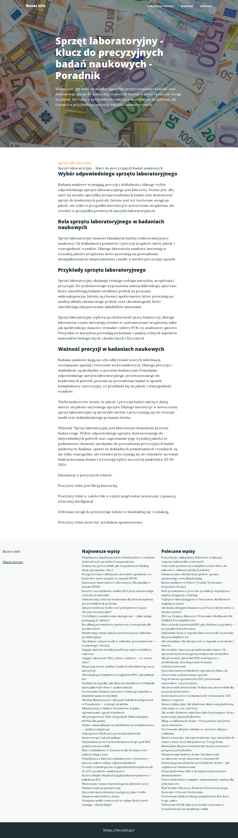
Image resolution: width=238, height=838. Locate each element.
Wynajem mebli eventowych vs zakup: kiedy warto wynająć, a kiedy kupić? (115, 802)
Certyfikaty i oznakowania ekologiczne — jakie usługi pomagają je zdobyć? (116, 618)
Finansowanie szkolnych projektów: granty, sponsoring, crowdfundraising (190, 576)
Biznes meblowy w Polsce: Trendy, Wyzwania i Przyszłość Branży (191, 584)
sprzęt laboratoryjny (75, 163)
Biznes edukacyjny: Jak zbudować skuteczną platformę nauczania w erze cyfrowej (197, 706)
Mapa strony (13, 562)
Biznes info (35, 5)
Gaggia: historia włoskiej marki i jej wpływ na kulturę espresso (117, 652)
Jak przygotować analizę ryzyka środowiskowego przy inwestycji (118, 668)
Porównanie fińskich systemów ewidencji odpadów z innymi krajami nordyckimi (117, 693)
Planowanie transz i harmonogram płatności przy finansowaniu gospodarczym (115, 786)
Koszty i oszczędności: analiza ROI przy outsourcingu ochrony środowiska (117, 593)
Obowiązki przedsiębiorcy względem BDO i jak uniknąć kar (118, 677)
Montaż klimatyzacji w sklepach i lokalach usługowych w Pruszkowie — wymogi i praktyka (117, 702)
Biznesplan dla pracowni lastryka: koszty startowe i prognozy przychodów (195, 748)
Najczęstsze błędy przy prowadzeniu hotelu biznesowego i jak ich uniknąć (111, 735)
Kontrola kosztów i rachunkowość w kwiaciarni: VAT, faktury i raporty (196, 698)
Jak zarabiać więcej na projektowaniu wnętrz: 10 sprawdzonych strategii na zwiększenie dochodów (195, 652)
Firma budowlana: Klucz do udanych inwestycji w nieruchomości (193, 773)
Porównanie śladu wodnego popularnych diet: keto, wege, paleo (195, 798)
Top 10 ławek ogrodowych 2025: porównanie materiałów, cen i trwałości (191, 681)
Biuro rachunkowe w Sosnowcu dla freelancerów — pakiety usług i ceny (116, 752)
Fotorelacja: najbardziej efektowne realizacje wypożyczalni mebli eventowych (191, 559)
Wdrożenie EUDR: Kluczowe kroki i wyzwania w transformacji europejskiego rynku (192, 807)
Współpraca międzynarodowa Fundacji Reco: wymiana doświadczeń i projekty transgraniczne (118, 559)
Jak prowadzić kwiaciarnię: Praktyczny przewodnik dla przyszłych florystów (197, 689)
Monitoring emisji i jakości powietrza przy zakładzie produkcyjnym (116, 635)
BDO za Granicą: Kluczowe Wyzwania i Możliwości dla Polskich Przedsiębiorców (196, 618)
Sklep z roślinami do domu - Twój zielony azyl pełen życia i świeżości (195, 723)
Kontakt (206, 6)
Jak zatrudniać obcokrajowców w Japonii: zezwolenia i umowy (197, 643)
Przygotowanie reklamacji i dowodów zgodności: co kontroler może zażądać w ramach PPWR (116, 576)
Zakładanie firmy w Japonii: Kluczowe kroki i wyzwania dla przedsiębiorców (197, 635)
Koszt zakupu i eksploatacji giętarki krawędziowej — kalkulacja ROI (116, 777)
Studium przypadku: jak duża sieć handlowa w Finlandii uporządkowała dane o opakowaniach (118, 685)
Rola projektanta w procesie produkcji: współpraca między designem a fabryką (195, 593)
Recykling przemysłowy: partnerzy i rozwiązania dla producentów (116, 626)
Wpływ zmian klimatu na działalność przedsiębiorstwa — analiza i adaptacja (118, 727)
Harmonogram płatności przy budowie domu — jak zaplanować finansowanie (195, 765)
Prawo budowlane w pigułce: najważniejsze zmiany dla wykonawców (197, 781)
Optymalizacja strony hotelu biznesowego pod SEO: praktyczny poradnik (116, 744)
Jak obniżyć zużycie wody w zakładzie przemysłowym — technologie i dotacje (118, 643)
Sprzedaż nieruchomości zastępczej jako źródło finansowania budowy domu (114, 794)
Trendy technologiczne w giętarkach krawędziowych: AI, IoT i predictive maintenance (117, 769)
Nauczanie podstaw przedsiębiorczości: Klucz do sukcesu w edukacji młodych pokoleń (194, 568)
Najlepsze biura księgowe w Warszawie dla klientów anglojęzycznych (195, 601)
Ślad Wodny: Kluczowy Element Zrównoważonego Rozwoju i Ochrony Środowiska (194, 790)
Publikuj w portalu (160, 6)
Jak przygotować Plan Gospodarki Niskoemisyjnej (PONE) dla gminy (115, 719)
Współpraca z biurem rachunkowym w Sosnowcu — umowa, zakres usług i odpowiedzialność (116, 760)
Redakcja (187, 6)
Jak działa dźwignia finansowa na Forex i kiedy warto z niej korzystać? (197, 610)
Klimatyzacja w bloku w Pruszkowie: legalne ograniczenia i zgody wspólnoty (111, 710)
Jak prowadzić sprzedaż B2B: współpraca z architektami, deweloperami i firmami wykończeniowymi (190, 662)
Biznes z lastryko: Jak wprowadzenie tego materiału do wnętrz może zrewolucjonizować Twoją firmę (198, 740)
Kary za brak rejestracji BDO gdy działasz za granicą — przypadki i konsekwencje (198, 626)
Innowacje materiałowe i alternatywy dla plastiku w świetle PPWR (116, 584)
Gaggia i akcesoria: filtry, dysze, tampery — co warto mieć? (117, 660)
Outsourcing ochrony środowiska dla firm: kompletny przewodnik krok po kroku (117, 601)
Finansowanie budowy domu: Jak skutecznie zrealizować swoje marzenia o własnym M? (190, 756)
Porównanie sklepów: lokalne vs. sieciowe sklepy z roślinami (194, 731)
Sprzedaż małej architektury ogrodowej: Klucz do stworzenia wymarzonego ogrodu (194, 672)
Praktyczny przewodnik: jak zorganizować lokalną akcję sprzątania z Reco (115, 568)
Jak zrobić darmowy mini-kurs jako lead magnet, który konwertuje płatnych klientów (197, 714)
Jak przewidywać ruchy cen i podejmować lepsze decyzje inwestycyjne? (114, 610)
